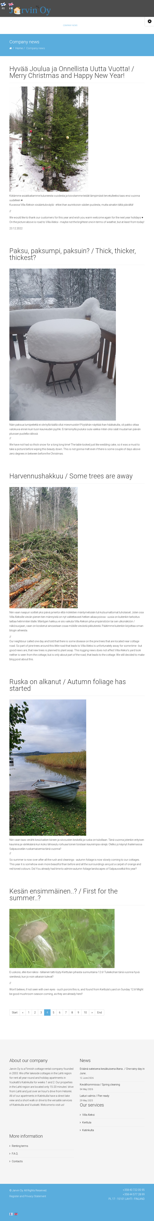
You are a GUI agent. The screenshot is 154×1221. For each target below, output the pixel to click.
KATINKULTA (53, 25)
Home (19, 48)
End (99, 1012)
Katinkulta (88, 1130)
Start (14, 1012)
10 (85, 1012)
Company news (70, 25)
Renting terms (20, 1145)
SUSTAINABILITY (87, 25)
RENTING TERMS (38, 25)
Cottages (22, 25)
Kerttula (86, 1122)
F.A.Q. (99, 25)
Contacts (107, 25)
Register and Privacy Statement (27, 1196)
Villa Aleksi (88, 1114)
